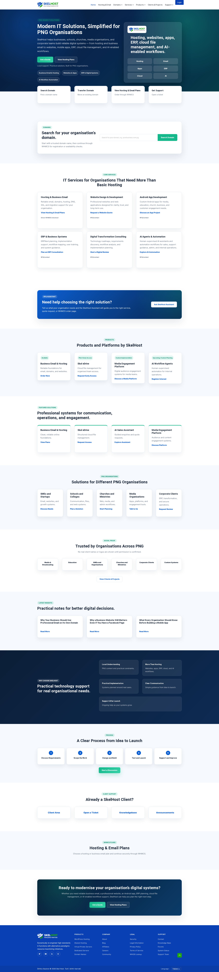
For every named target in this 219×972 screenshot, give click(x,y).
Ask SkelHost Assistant (164, 304)
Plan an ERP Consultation (52, 252)
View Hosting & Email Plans (53, 213)
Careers (105, 950)
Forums (161, 947)
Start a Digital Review (99, 252)
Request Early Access (87, 376)
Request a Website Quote (101, 213)
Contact (161, 939)
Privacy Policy (135, 947)
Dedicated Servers (81, 950)
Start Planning (106, 509)
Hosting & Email (104, 5)
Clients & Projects (155, 5)
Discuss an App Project (150, 213)
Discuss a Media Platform (126, 379)
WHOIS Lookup (136, 954)
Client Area (54, 812)
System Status (163, 950)
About (104, 939)
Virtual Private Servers (83, 947)
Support (168, 5)
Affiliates (105, 947)
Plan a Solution (76, 509)
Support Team (163, 954)
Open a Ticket (91, 812)
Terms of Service (136, 950)
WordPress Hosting (82, 939)
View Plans (45, 442)
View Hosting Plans (66, 59)
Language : (165, 969)
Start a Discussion (109, 770)
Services (128, 5)
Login (179, 2)
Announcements (165, 812)
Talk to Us (133, 509)
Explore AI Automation (150, 252)
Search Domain (167, 137)
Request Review (166, 509)
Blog (104, 943)
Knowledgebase (128, 812)
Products (140, 5)
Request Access (85, 442)
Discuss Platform (159, 445)
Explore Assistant (122, 442)
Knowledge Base (164, 943)
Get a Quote (45, 59)
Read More (45, 631)
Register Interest (159, 379)
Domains (117, 5)
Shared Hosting (80, 943)
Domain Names (80, 954)
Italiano (176, 969)
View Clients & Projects (109, 579)
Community (106, 954)
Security (133, 939)
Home (93, 5)
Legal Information (137, 943)
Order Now (45, 376)
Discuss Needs (46, 509)
